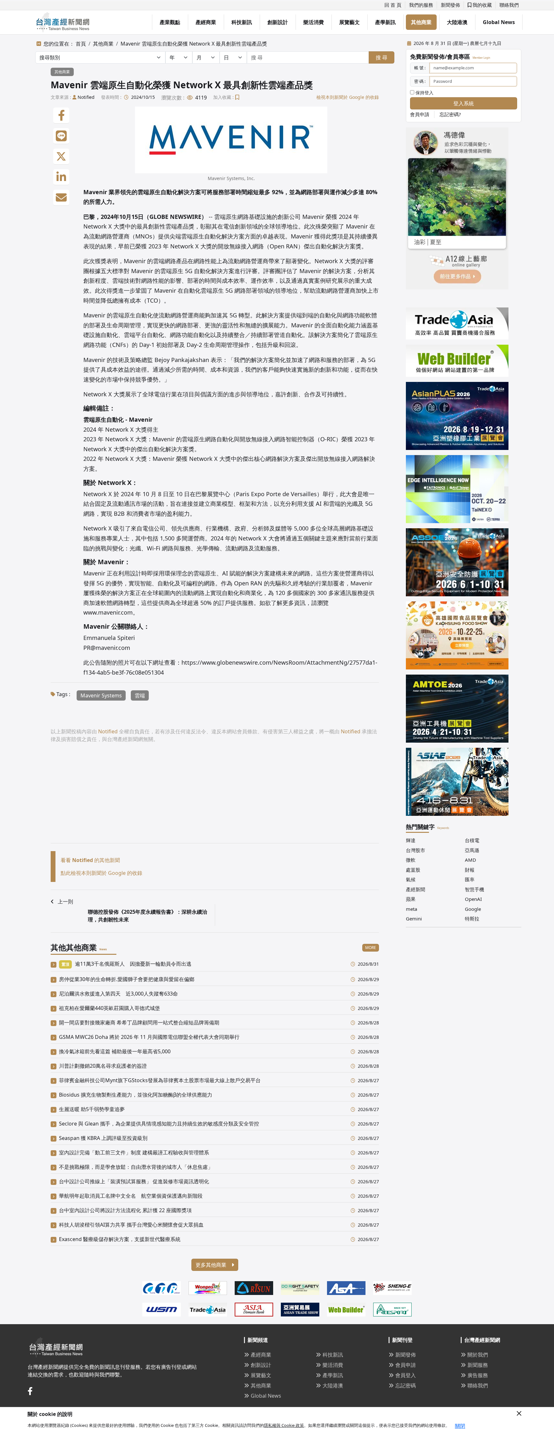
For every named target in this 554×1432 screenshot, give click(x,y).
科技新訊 (241, 22)
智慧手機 (474, 889)
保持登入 (423, 93)
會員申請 (419, 114)
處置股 (413, 870)
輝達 (411, 840)
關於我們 (477, 1354)
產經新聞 (415, 889)
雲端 (140, 695)
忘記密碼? (450, 114)
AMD (470, 860)
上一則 (65, 901)
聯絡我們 (509, 5)
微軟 (411, 860)
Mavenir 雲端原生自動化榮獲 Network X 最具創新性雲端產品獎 (194, 43)
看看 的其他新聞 (90, 860)
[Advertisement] (215, 798)
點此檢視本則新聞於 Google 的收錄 (101, 872)
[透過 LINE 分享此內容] (61, 136)
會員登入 (405, 1375)
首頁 (81, 43)
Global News (499, 22)
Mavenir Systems (101, 695)
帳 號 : (419, 68)
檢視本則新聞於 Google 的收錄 (347, 97)
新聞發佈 (450, 5)
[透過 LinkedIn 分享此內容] (61, 177)
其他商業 (421, 22)
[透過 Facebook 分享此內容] (61, 116)
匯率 (469, 879)
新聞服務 (477, 1364)
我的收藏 (481, 5)
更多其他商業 (212, 1264)
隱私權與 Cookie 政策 (284, 1425)
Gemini (414, 918)
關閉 (460, 1425)
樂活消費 (313, 22)
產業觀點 (170, 22)
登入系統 (463, 103)
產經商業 (206, 22)
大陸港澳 (457, 22)
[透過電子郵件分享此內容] (61, 198)
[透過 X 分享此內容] (61, 157)
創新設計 (277, 22)
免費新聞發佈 (427, 56)
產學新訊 (385, 22)
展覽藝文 (349, 22)
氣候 (411, 879)
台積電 (472, 840)
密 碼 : (419, 81)
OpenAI (473, 899)
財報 (469, 870)
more (370, 947)
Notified (86, 97)
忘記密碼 (405, 1385)
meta (411, 909)
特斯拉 (472, 918)
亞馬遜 (472, 850)
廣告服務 (477, 1375)
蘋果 (411, 899)
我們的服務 (421, 5)
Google (473, 909)
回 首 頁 (392, 5)
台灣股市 (415, 850)
